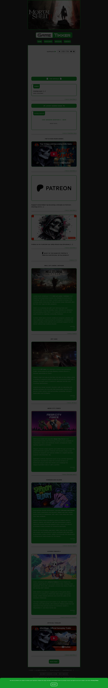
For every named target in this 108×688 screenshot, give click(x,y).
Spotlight (48, 41)
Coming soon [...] (39, 92)
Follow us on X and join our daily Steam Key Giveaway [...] (52, 244)
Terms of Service (54, 670)
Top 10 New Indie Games (54, 139)
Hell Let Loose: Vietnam (60, 296)
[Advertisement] (54, 65)
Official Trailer (54, 623)
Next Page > (54, 662)
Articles (58, 41)
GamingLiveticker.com (69, 677)
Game (54, 35)
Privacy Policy (94, 680)
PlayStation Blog (54, 127)
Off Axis (43, 369)
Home (39, 41)
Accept (54, 684)
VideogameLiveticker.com (40, 677)
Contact (67, 41)
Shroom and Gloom (68, 510)
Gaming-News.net (55, 677)
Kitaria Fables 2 (53, 582)
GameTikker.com (67, 670)
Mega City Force (59, 439)
